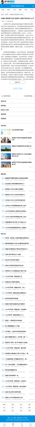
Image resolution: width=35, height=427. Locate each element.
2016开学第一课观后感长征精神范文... (16, 293)
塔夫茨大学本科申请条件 (12, 260)
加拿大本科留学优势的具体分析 (14, 265)
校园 (20, 9)
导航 (8, 418)
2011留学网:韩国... (28, 96)
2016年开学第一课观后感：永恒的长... (16, 381)
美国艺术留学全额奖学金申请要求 (15, 304)
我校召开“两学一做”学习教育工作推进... (16, 342)
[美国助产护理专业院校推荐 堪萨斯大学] (6, 140)
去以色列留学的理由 (18, 130)
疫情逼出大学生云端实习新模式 (14, 189)
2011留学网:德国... (6, 96)
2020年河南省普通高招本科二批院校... (16, 227)
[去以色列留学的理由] (6, 132)
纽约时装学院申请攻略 (11, 298)
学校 (29, 410)
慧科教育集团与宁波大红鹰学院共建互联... (17, 243)
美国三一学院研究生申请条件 (13, 320)
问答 (13, 410)
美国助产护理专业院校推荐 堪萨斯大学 (22, 139)
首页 (2, 14)
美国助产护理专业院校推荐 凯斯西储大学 (22, 163)
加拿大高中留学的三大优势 (13, 254)
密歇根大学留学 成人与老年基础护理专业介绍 (22, 155)
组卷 (29, 404)
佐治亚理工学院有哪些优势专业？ (15, 183)
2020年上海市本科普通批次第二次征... (16, 216)
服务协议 (19, 418)
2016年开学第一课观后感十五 (13, 276)
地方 (26, 9)
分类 (13, 426)
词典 (13, 404)
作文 (4, 407)
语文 (13, 407)
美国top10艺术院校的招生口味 (14, 397)
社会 (31, 9)
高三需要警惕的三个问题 (12, 326)
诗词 (4, 410)
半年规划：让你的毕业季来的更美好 (15, 331)
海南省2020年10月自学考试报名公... (15, 194)
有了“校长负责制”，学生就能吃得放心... (16, 364)
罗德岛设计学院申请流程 (12, 282)
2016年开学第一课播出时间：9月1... (15, 287)
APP (12, 418)
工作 (14, 9)
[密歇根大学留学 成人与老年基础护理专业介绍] (6, 156)
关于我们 (25, 418)
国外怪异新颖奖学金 (11, 370)
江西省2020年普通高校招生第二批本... (16, 205)
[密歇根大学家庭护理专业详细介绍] (6, 148)
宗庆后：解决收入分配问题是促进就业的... (17, 238)
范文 (21, 407)
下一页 (20, 88)
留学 (8, 9)
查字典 (4, 404)
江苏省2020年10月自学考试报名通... (15, 200)
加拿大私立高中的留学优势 (13, 392)
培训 (21, 410)
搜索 (22, 426)
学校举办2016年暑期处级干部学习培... (16, 271)
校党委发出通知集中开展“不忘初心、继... (17, 353)
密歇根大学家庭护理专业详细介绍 (21, 146)
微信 (15, 418)
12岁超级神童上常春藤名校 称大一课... (16, 359)
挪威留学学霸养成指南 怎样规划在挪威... (17, 178)
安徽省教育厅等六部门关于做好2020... (16, 222)
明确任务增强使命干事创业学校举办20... (16, 249)
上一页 (15, 88)
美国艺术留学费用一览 (11, 375)
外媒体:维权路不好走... (17, 14)
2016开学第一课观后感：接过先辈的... (16, 386)
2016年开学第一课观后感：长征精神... (16, 309)
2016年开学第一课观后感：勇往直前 (15, 348)
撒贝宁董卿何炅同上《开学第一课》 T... (16, 337)
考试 (3, 9)
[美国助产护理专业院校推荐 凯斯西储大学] (6, 165)
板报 (29, 407)
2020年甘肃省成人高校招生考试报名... (16, 211)
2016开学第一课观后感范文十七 (14, 315)
